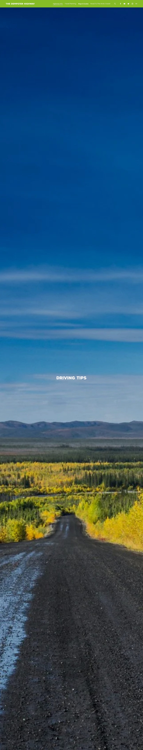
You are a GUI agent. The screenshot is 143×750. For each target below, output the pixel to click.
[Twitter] (128, 4)
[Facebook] (121, 4)
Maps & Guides (83, 4)
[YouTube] (124, 4)
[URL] (136, 4)
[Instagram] (132, 4)
